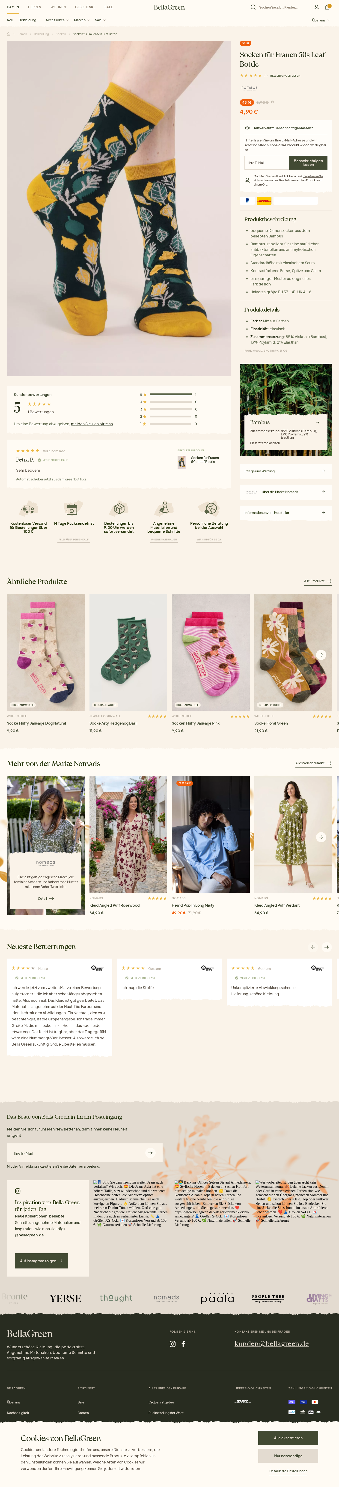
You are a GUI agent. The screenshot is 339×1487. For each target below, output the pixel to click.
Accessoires (55, 20)
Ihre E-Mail (23, 1153)
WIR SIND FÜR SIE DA (209, 539)
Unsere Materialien (164, 539)
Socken (61, 34)
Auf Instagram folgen (38, 1260)
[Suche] (279, 7)
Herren (34, 7)
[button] (321, 655)
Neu (10, 20)
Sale (98, 20)
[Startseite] (169, 7)
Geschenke (85, 7)
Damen (13, 7)
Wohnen (58, 7)
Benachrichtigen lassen (308, 163)
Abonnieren (150, 1153)
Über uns (318, 20)
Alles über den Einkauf (74, 539)
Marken (80, 20)
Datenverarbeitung (83, 1166)
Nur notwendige (288, 1455)
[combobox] (282, 7)
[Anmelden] (316, 7)
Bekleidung (27, 20)
